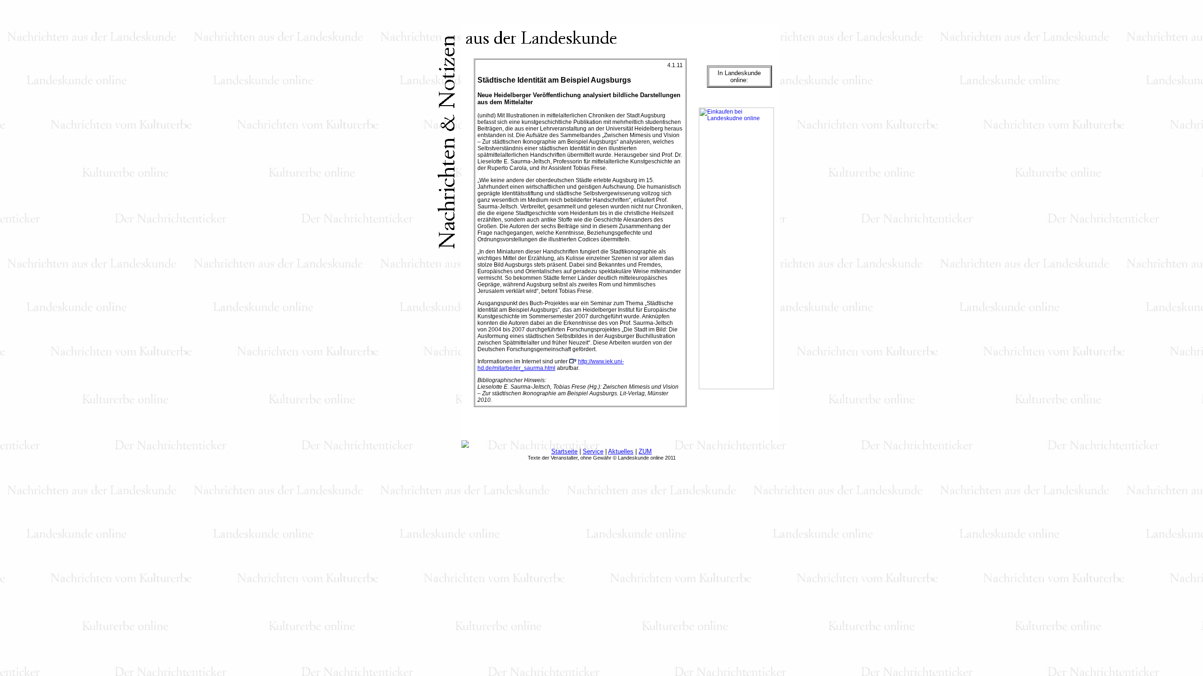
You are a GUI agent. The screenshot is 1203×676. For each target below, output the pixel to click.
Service (593, 451)
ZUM (645, 451)
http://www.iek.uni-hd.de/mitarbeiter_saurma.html (550, 364)
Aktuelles (620, 451)
